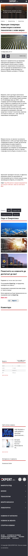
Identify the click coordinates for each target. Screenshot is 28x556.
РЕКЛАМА (21, 536)
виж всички (5, 452)
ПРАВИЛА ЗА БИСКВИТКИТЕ (8, 536)
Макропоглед (6, 485)
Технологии (6, 496)
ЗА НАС (3, 535)
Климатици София (7, 463)
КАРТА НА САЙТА (5, 538)
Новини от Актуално (9, 516)
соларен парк (16, 210)
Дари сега (4, 297)
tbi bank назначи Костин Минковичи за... (18, 443)
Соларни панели (6, 214)
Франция (16, 214)
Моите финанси (7, 502)
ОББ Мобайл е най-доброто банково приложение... (19, 432)
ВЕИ (9, 210)
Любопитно (6, 508)
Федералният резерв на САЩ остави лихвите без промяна (12, 11)
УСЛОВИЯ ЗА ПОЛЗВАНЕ (14, 535)
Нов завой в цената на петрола (11, 251)
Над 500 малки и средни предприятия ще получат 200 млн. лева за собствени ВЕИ (14, 184)
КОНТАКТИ (15, 538)
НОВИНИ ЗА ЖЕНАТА (8, 521)
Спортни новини (8, 525)
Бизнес (3, 491)
